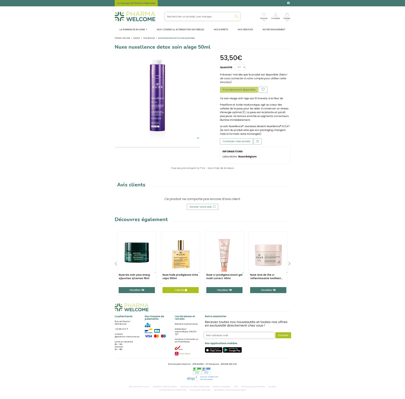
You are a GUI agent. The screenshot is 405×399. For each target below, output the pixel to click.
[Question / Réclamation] (258, 141)
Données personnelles (253, 386)
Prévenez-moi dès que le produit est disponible (249, 74)
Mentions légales (222, 386)
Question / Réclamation (165, 386)
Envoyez (283, 335)
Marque (136, 38)
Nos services (245, 29)
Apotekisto (230, 390)
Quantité (226, 67)
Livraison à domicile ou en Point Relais (186, 340)
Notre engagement (274, 29)
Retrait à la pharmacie (186, 323)
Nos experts (221, 29)
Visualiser (135, 290)
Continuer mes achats (236, 141)
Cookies (272, 386)
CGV (236, 386)
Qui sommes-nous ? (139, 386)
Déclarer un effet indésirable (195, 386)
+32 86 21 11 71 (121, 329)
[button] (116, 263)
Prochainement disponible (239, 89)
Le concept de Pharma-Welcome (136, 3)
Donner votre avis (201, 207)
